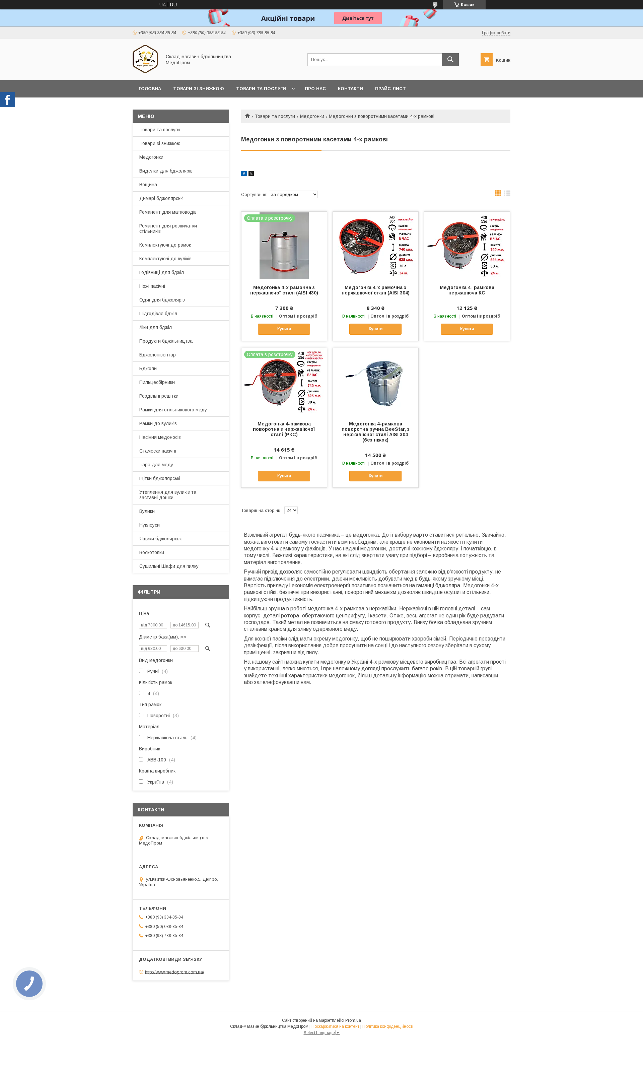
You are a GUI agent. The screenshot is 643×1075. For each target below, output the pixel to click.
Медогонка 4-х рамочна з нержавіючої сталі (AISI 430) (284, 290)
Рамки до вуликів (158, 423)
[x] (251, 174)
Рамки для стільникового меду (173, 409)
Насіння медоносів (160, 437)
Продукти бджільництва (166, 341)
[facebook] (244, 174)
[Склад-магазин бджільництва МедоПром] (145, 71)
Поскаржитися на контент (335, 1026)
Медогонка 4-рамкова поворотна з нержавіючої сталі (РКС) (284, 429)
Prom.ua (353, 1020)
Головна (150, 88)
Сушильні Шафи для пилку (169, 566)
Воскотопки (151, 552)
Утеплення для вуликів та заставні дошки (167, 494)
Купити (284, 329)
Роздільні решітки (158, 396)
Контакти (350, 88)
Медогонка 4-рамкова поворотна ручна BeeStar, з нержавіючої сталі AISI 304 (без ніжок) (376, 432)
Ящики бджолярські (161, 538)
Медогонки (312, 116)
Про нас (315, 88)
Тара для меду (156, 464)
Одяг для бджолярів (162, 300)
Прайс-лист (390, 88)
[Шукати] (450, 59)
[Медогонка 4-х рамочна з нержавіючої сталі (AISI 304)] (375, 245)
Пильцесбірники (157, 382)
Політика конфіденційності (387, 1026)
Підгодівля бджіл (158, 313)
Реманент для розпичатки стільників (168, 228)
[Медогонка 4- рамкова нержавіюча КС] (467, 245)
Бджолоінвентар (157, 354)
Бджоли (148, 368)
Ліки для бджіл (155, 327)
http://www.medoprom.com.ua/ (174, 971)
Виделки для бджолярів (166, 171)
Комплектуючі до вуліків (165, 258)
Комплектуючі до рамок (165, 245)
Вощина (148, 184)
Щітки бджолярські (159, 478)
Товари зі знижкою (198, 88)
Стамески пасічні (157, 451)
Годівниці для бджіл (161, 272)
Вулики (147, 511)
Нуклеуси (149, 525)
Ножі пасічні (152, 286)
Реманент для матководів (168, 212)
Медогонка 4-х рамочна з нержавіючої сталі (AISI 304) (376, 290)
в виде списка (507, 194)
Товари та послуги (261, 88)
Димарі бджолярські (161, 198)
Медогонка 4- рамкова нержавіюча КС (467, 290)
